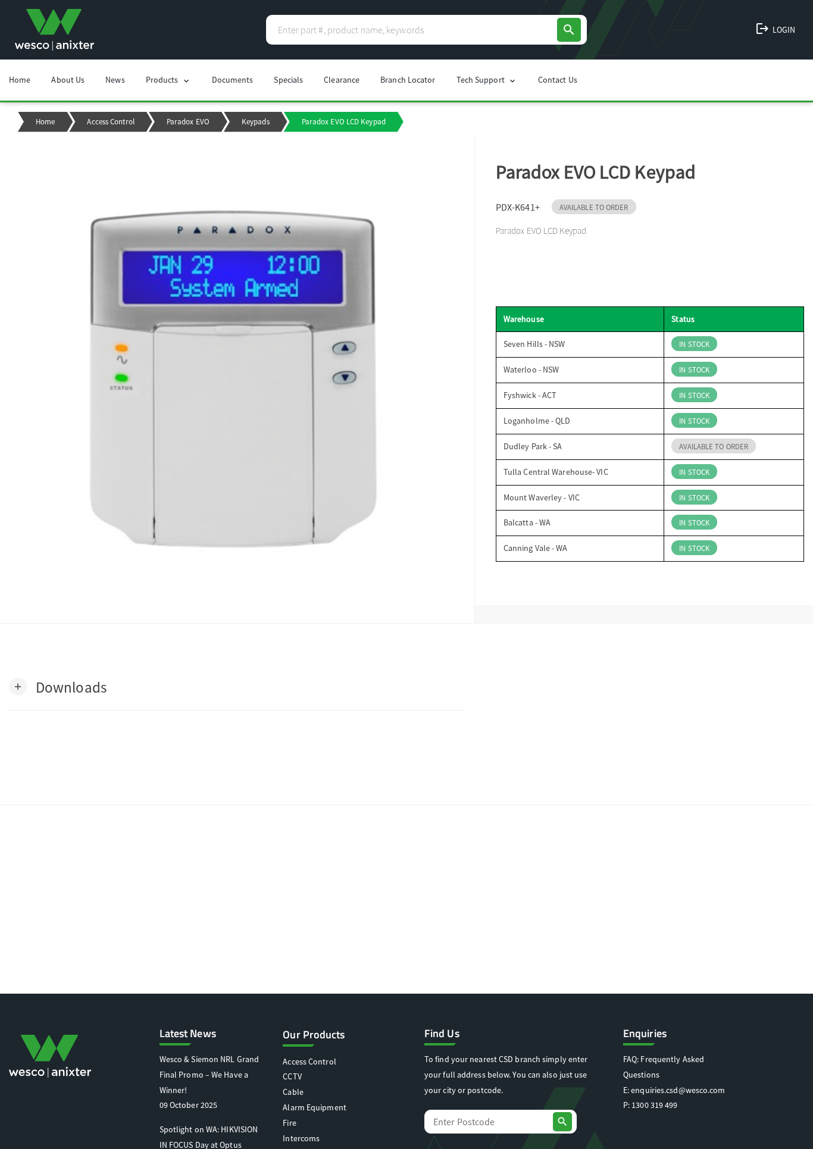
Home (19, 79)
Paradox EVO (188, 122)
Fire (289, 1122)
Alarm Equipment (314, 1107)
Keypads (256, 122)
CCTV (292, 1076)
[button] (58, 686)
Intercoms (301, 1138)
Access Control (110, 122)
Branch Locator (407, 79)
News (114, 79)
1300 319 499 (654, 1105)
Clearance (341, 79)
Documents (233, 79)
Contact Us (557, 79)
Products (168, 80)
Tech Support (486, 80)
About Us (68, 79)
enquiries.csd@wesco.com (678, 1090)
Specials (288, 79)
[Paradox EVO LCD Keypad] (237, 379)
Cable (293, 1092)
